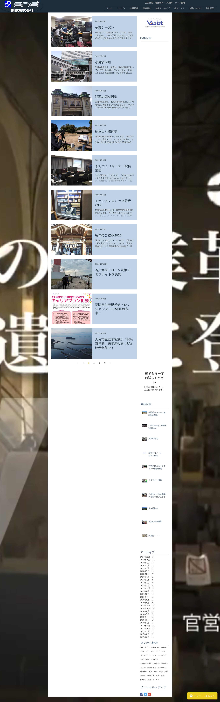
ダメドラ (143, 655)
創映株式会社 (145, 663)
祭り (156, 671)
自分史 (143, 675)
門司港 (143, 680)
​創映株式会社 (22, 10)
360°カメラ (144, 647)
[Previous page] (78, 363)
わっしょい (144, 651)
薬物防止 (150, 675)
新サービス (162, 667)
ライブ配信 (144, 659)
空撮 (161, 671)
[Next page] (110, 363)
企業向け (154, 659)
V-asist (164, 647)
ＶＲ (157, 680)
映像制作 (143, 671)
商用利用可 (151, 667)
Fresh (153, 647)
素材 (166, 671)
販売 (162, 675)
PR (158, 647)
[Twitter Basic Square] (145, 694)
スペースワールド (158, 651)
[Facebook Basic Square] (141, 694)
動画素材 (164, 663)
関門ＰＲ (150, 680)
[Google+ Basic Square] (149, 694)
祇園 (151, 671)
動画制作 (156, 663)
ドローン (152, 655)
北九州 (143, 667)
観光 (157, 675)
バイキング (162, 655)
